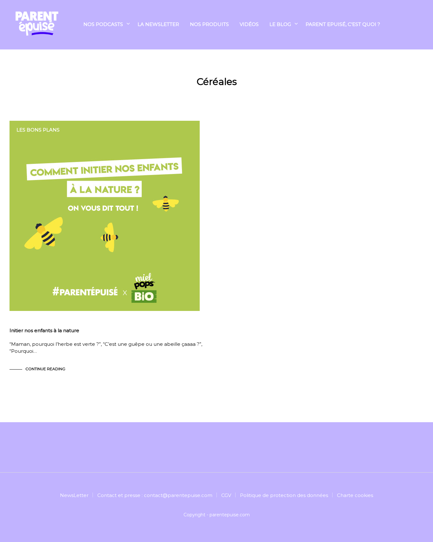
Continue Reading (45, 368)
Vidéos (249, 24)
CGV (226, 495)
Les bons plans (38, 130)
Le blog (280, 24)
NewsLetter (74, 495)
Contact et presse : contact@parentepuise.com (154, 495)
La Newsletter (158, 24)
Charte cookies (355, 495)
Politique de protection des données (284, 495)
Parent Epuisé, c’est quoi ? (343, 24)
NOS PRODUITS (209, 24)
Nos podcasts (103, 24)
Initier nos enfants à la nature (44, 330)
